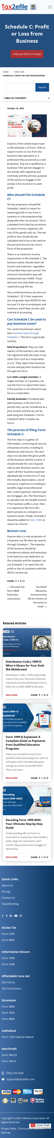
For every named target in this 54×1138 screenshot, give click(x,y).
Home (5, 72)
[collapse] (50, 7)
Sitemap (5, 1132)
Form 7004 (8, 1012)
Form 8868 (8, 1019)
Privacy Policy (8, 1128)
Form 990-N (9, 1061)
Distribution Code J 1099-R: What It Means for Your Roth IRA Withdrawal (25, 665)
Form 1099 (19, 72)
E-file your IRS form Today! (27, 54)
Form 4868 (8, 1006)
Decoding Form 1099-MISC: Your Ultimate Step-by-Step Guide (24, 824)
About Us (7, 885)
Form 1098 (8, 964)
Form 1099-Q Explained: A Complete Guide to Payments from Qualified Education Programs (25, 742)
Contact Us (8, 897)
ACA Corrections (11, 988)
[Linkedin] (12, 915)
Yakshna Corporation (33, 1118)
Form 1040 (35, 520)
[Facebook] (8, 915)
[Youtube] (17, 915)
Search (42, 87)
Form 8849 (8, 940)
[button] (40, 1125)
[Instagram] (21, 915)
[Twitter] (4, 915)
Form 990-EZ (9, 1055)
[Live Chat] (40, 1125)
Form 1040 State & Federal (18, 1037)
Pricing (6, 891)
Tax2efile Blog (10, 904)
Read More (12, 695)
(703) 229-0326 (14, 1073)
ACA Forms (8, 982)
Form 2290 (8, 934)
